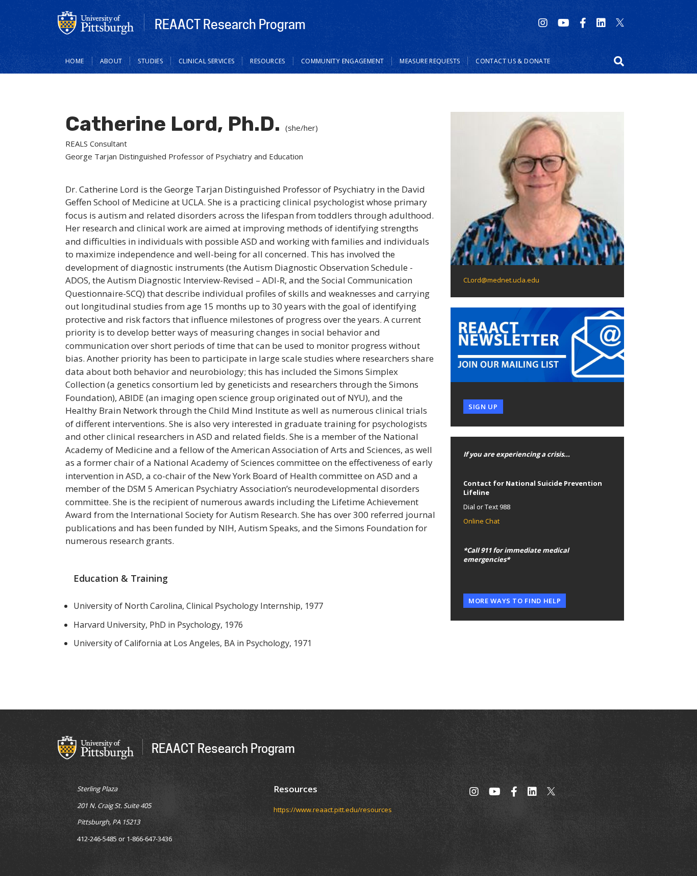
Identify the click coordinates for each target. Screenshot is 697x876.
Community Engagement (342, 61)
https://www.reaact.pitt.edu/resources (332, 809)
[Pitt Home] (96, 22)
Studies (150, 61)
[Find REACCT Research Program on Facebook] (583, 23)
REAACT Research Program (230, 24)
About (111, 61)
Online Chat (481, 521)
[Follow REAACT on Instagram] (542, 23)
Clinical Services (206, 61)
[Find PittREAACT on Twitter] (620, 23)
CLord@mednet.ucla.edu (501, 280)
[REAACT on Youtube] (563, 23)
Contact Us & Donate (513, 61)
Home (74, 61)
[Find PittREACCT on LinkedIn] (601, 23)
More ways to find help (514, 600)
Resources (267, 61)
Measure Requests (430, 61)
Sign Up (483, 406)
